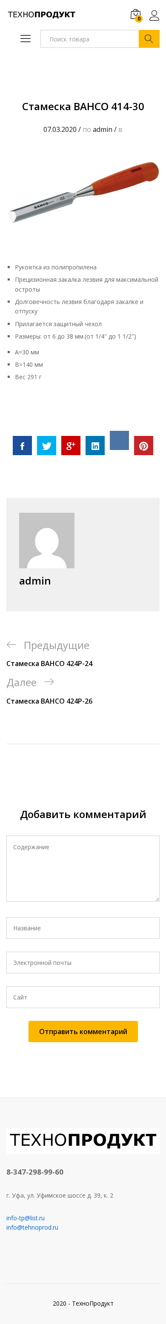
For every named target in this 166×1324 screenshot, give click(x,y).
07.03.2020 (60, 129)
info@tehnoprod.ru (32, 1227)
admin (102, 129)
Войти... (154, 20)
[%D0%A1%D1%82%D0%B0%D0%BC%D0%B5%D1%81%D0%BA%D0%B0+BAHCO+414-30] (46, 445)
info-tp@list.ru (25, 1218)
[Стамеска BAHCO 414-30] (22, 445)
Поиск (149, 39)
